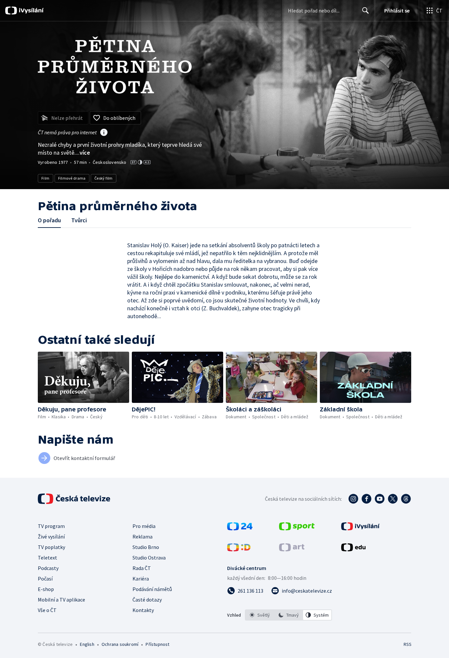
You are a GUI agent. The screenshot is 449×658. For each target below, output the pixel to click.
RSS (408, 644)
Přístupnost (157, 644)
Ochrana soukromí (120, 644)
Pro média (143, 526)
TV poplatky (51, 547)
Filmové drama (72, 178)
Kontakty (143, 610)
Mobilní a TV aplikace (61, 599)
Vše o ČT (47, 610)
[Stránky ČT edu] (353, 549)
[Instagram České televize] (353, 499)
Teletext (47, 557)
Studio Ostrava (149, 557)
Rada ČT (141, 568)
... (83, 152)
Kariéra (140, 578)
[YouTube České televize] (379, 499)
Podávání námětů (152, 589)
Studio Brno (145, 547)
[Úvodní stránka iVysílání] (30, 10)
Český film (103, 178)
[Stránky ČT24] (239, 528)
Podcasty (48, 568)
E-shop (46, 589)
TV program (51, 526)
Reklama (142, 536)
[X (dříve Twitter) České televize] (393, 499)
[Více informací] (104, 133)
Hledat (365, 10)
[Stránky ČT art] (291, 549)
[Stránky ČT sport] (297, 528)
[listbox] (288, 615)
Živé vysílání (51, 536)
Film (45, 178)
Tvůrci (79, 220)
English (87, 644)
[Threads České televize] (406, 499)
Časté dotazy (147, 599)
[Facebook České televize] (366, 499)
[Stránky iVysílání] (360, 528)
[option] (260, 615)
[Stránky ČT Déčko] (238, 549)
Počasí (45, 578)
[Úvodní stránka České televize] (74, 499)
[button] (83, 377)
